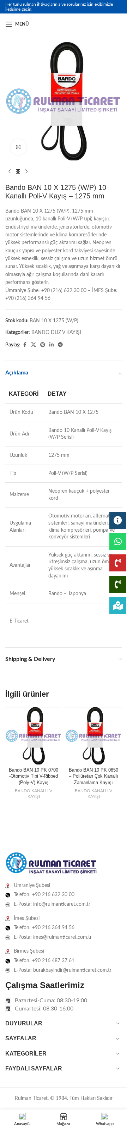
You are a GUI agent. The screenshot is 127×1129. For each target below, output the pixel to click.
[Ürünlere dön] (18, 172)
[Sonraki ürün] (26, 172)
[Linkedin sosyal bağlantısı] (117, 24)
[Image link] (51, 863)
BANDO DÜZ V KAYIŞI (56, 332)
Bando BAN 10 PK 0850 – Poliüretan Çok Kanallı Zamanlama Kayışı (93, 776)
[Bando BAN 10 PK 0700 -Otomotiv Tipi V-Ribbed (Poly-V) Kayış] (33, 735)
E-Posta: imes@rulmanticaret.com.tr (53, 937)
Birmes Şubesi (29, 951)
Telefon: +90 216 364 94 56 (44, 927)
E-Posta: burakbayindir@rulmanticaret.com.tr (62, 970)
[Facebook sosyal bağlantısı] (100, 24)
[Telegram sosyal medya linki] (60, 345)
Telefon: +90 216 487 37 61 (44, 960)
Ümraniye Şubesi (32, 885)
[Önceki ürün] (9, 172)
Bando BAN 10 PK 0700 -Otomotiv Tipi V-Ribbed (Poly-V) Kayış (33, 776)
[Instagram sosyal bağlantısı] (109, 24)
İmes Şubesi (27, 918)
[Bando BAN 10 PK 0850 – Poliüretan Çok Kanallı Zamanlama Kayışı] (93, 735)
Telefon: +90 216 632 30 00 (44, 894)
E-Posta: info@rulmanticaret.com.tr (52, 904)
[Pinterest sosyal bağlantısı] (42, 345)
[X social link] (33, 345)
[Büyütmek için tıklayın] (18, 147)
